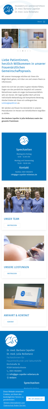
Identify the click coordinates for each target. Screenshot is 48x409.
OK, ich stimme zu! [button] (35, 399)
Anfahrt (12, 377)
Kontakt (10, 322)
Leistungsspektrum (9, 103)
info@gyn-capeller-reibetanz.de (24, 175)
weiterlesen (12, 225)
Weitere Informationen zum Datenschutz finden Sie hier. (15, 404)
